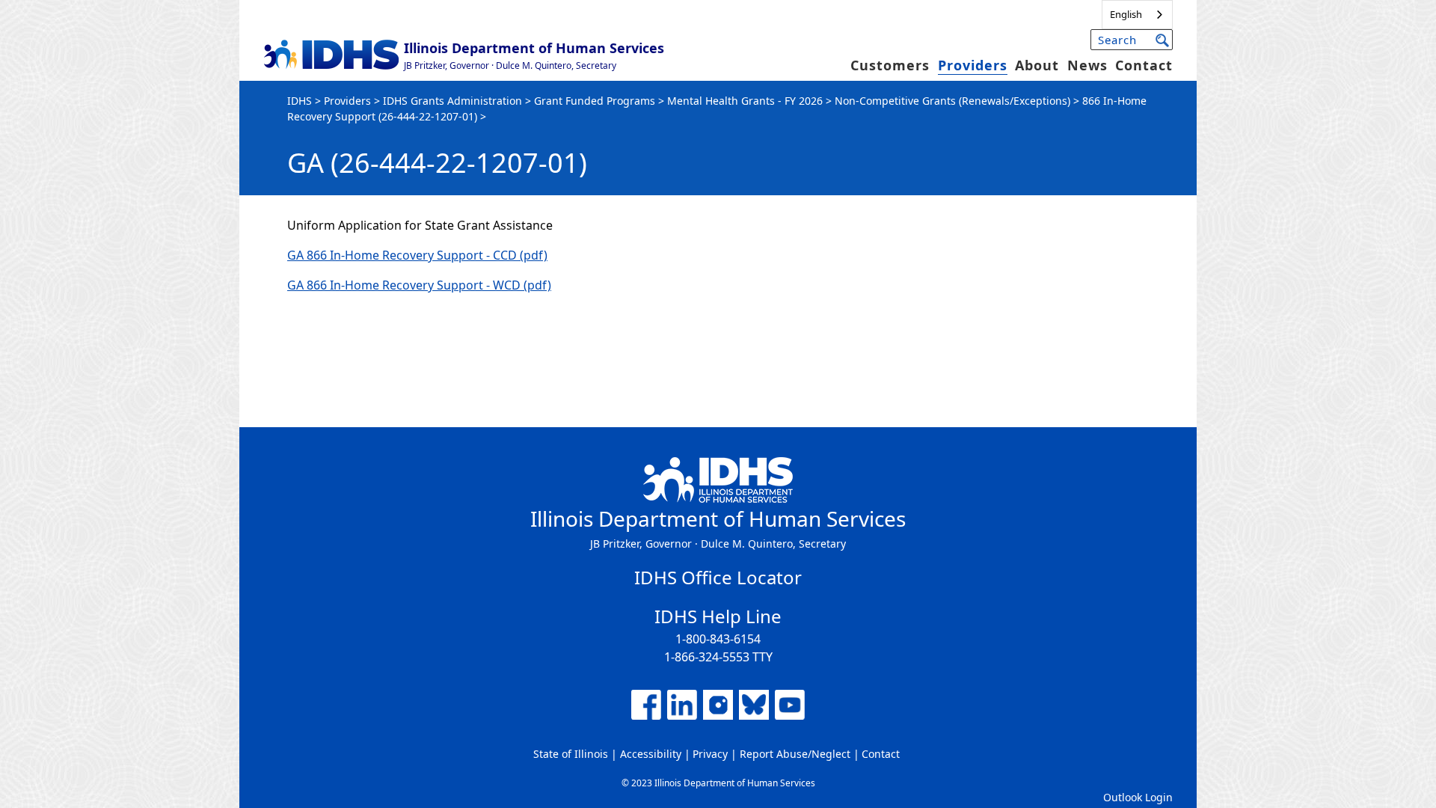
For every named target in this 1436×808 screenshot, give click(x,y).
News (1087, 65)
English (1126, 14)
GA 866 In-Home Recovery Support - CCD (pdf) (417, 255)
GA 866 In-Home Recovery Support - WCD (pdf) (419, 285)
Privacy (710, 754)
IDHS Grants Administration (452, 101)
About (1037, 65)
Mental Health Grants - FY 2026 (745, 101)
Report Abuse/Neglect (795, 754)
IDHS (299, 101)
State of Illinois (570, 754)
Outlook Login (1138, 797)
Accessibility (650, 754)
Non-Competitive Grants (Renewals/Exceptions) (952, 101)
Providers (972, 65)
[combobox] (1137, 14)
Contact (1144, 65)
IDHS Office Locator (718, 577)
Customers (890, 65)
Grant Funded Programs (594, 101)
